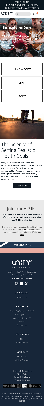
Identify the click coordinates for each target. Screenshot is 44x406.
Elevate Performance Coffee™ (22, 311)
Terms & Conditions (22, 377)
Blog (22, 339)
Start (22, 245)
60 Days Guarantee (22, 380)
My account (22, 297)
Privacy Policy (22, 374)
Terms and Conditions (32, 229)
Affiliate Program (22, 360)
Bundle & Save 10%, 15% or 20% (22, 5)
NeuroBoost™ (22, 342)
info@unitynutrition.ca (22, 278)
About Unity (22, 356)
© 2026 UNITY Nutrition (22, 371)
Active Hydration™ (22, 314)
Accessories (22, 325)
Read (22, 185)
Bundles (22, 321)
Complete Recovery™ (22, 318)
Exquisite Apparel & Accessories (22, 8)
